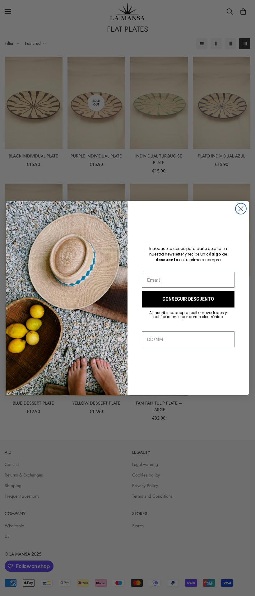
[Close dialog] (240, 208)
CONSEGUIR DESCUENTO (188, 299)
